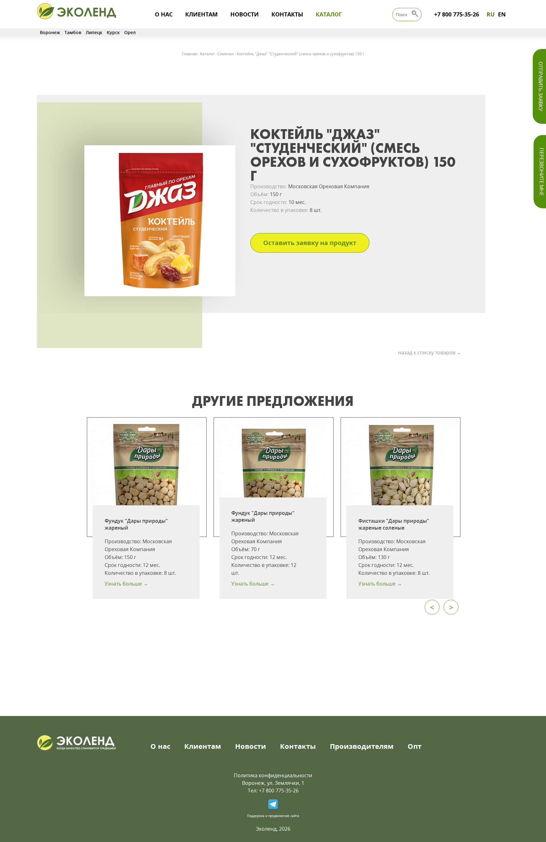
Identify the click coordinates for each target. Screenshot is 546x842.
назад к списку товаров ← (430, 352)
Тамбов (72, 32)
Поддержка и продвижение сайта (273, 816)
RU (491, 14)
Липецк (94, 32)
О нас (164, 14)
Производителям (362, 746)
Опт (415, 746)
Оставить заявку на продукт (309, 242)
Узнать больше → (126, 583)
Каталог (329, 14)
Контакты (287, 14)
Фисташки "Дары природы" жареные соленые (393, 524)
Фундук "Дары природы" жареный (136, 524)
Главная (189, 54)
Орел (130, 32)
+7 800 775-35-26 (456, 14)
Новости (244, 14)
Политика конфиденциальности (273, 775)
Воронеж (50, 32)
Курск (113, 32)
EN (502, 14)
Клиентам (201, 14)
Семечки (225, 54)
